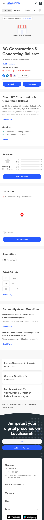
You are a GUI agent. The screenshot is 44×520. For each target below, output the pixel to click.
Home (4, 404)
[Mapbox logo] (8, 232)
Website (24, 76)
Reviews (17, 11)
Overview (7, 11)
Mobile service (9, 260)
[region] (22, 217)
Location (27, 11)
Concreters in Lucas (15, 404)
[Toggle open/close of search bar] (36, 3)
